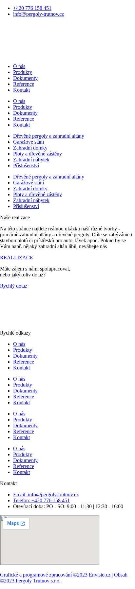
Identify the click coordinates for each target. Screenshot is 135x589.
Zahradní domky (30, 148)
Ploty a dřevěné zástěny (37, 153)
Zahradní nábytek (31, 159)
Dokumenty (25, 78)
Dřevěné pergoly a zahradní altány (48, 136)
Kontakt (21, 90)
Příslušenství (26, 165)
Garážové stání (28, 142)
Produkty (22, 72)
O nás (19, 66)
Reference (23, 84)
